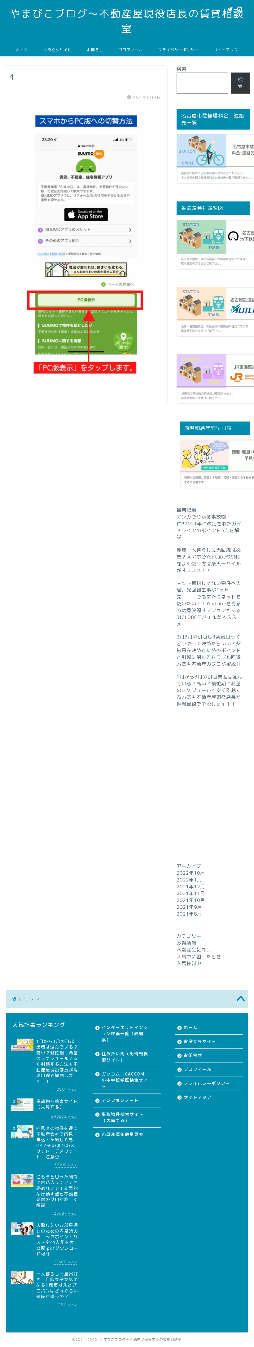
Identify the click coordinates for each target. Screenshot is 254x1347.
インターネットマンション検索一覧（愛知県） (125, 1033)
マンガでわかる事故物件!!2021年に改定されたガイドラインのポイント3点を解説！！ (209, 527)
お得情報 (186, 943)
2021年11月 (191, 893)
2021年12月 (191, 886)
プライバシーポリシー (178, 49)
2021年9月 (189, 907)
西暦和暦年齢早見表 (122, 1134)
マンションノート (120, 1100)
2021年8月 (189, 914)
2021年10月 (191, 900)
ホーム (22, 49)
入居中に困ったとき (199, 956)
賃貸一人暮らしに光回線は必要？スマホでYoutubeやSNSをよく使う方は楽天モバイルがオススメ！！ (209, 560)
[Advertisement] (213, 774)
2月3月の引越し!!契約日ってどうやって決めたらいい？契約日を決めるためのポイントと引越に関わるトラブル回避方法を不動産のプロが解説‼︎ (209, 650)
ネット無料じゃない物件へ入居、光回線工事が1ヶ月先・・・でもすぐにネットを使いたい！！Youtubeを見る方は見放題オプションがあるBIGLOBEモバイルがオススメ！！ (209, 603)
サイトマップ (226, 49)
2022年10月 (191, 873)
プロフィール (131, 49)
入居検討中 (189, 963)
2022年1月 (189, 880)
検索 (181, 69)
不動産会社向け (194, 950)
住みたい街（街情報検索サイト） (125, 1057)
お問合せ (95, 49)
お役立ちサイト (57, 49)
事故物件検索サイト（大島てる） (122, 1117)
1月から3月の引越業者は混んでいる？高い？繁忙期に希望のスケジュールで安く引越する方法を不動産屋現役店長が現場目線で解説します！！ (209, 690)
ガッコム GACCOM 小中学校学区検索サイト (125, 1080)
